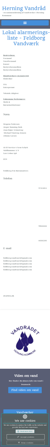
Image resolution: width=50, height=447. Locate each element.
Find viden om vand (25, 390)
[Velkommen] (25, 342)
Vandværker (25, 412)
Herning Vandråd (24, 8)
